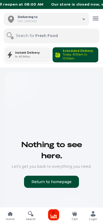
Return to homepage (51, 181)
